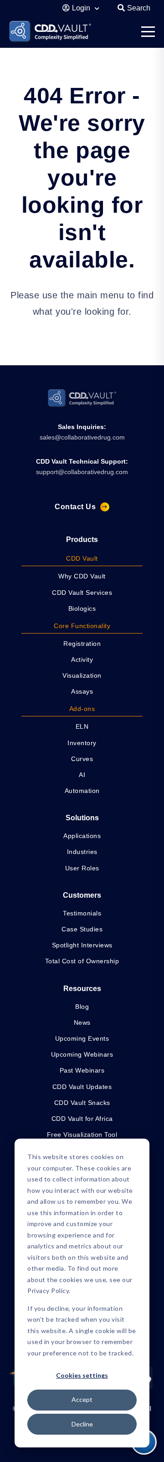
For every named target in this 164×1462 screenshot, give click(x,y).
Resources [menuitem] (82, 988)
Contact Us (75, 507)
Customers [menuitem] (82, 895)
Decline (82, 1424)
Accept (82, 1399)
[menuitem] (82, 559)
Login (82, 8)
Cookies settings (82, 1375)
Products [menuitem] (82, 539)
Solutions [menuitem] (82, 818)
